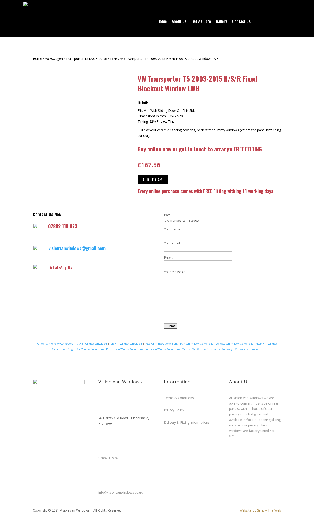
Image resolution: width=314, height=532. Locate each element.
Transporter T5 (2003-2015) (86, 58)
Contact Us (241, 22)
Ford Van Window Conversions (126, 343)
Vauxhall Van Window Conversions (201, 349)
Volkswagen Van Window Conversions (242, 349)
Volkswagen (54, 58)
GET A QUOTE (250, 7)
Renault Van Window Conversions (124, 349)
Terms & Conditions (179, 398)
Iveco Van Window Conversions (161, 343)
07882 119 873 (62, 226)
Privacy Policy (174, 410)
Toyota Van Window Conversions (162, 349)
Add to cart (153, 180)
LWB (113, 58)
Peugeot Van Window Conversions (85, 349)
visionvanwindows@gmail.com (77, 248)
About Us (179, 22)
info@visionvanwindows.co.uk (120, 492)
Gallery (221, 22)
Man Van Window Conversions (196, 343)
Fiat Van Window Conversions (91, 343)
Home (162, 22)
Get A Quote (201, 22)
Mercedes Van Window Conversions (234, 343)
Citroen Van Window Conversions (55, 343)
